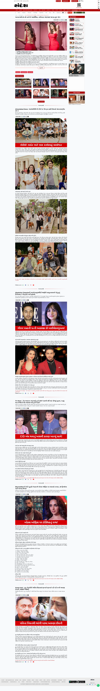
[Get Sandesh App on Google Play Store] (73, 681)
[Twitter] (98, 4)
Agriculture (41, 12)
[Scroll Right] (61, 12)
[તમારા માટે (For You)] (66, 13)
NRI (53, 12)
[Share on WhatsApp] (98, 685)
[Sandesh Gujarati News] (22, 5)
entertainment (21, 15)
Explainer (23, 12)
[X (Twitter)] (92, 684)
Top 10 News (73, 16)
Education (29, 12)
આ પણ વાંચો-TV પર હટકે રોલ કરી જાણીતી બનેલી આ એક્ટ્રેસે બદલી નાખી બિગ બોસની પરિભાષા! (35, 660)
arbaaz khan (30, 72)
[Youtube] (98, 8)
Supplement (65, 1)
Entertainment (17, 19)
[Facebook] (98, 2)
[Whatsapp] (98, 0)
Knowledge (35, 12)
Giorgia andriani (24, 72)
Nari (50, 12)
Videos (19, 12)
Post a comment (41, 101)
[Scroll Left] (15, 12)
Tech (46, 12)
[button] (35, 10)
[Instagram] (98, 6)
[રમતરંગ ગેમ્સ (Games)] (63, 13)
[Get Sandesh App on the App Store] (81, 681)
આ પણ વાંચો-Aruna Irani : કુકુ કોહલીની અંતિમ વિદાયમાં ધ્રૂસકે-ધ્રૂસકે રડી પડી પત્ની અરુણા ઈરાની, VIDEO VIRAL (39, 477)
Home (16, 15)
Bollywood (18, 72)
